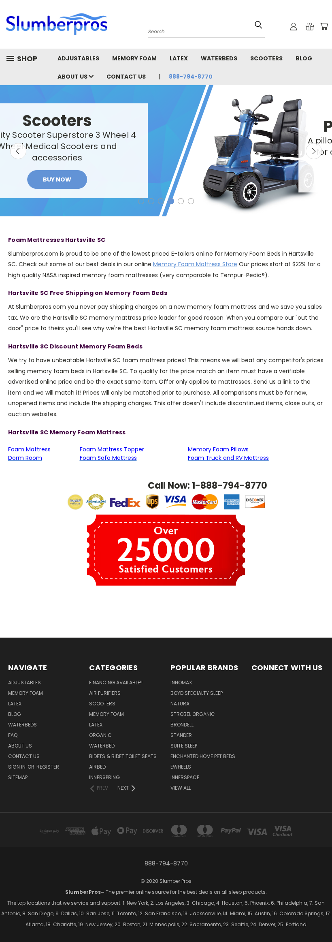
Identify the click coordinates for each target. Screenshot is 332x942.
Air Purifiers (105, 693)
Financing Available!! (116, 682)
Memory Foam (134, 58)
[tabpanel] (166, 150)
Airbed (97, 766)
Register (47, 766)
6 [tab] (191, 201)
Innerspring (104, 777)
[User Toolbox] (293, 26)
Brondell (182, 724)
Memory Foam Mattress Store (195, 264)
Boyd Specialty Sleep (196, 693)
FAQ (12, 735)
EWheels (180, 766)
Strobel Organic (192, 714)
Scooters (266, 58)
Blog (304, 58)
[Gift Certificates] (310, 26)
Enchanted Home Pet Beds (202, 756)
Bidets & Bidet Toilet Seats (123, 756)
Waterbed (102, 745)
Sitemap (18, 777)
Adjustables (78, 58)
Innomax (181, 682)
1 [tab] (141, 201)
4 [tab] (171, 201)
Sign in (17, 766)
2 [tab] (151, 201)
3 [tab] (161, 201)
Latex (179, 58)
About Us (73, 77)
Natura (179, 703)
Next (314, 151)
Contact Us (126, 77)
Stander (181, 735)
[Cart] (324, 26)
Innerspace (184, 777)
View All (180, 787)
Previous (18, 151)
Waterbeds (219, 58)
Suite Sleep (183, 745)
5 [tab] (181, 201)
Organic (100, 735)
